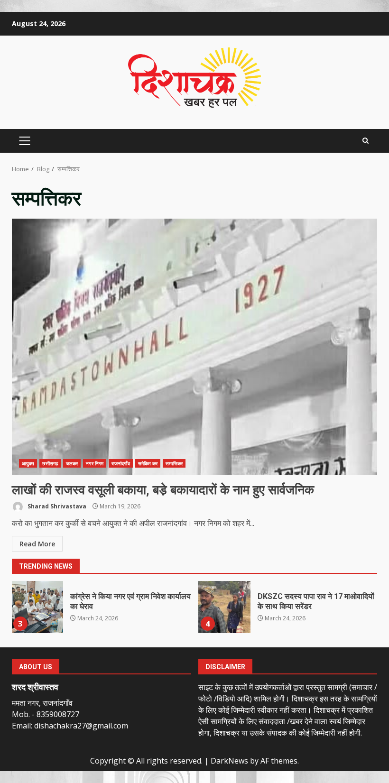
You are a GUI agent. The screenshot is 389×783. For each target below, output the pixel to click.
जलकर (72, 463)
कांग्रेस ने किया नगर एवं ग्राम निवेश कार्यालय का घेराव (37, 607)
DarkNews (229, 760)
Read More (37, 543)
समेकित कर (148, 463)
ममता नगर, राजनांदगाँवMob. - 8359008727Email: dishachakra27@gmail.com (70, 714)
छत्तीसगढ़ (50, 463)
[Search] (365, 141)
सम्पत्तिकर (174, 463)
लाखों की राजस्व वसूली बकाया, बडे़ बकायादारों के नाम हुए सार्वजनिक (194, 347)
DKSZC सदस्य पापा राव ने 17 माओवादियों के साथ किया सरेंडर (224, 607)
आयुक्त (28, 463)
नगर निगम (94, 463)
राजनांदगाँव (120, 463)
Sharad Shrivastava (56, 506)
